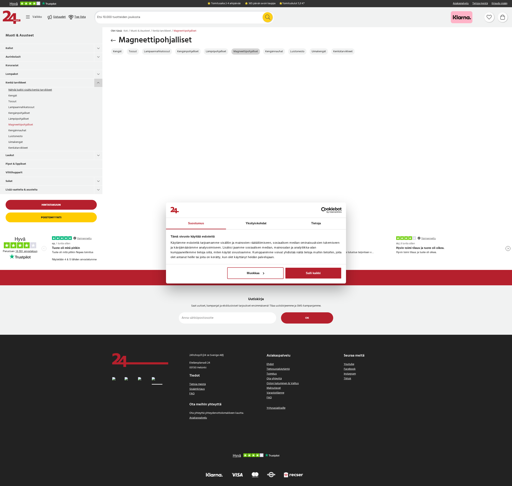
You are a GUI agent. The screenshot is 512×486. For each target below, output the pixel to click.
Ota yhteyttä (274, 378)
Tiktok (347, 378)
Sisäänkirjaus (197, 389)
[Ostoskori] (503, 17)
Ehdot (270, 364)
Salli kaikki (313, 273)
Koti (126, 31)
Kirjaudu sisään (499, 4)
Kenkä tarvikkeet (16, 82)
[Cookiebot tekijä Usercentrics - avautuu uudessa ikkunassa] (324, 210)
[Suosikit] (489, 17)
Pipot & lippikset (16, 164)
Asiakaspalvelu (461, 4)
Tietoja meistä (480, 4)
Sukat (9, 181)
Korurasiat (12, 65)
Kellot (9, 48)
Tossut (12, 101)
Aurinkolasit (13, 57)
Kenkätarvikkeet (18, 148)
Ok (307, 318)
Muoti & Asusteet (20, 35)
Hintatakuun (51, 205)
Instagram (350, 374)
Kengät (12, 95)
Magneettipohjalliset (20, 124)
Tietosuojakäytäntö (278, 369)
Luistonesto (15, 136)
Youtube (349, 364)
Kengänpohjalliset (19, 113)
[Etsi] (268, 17)
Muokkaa (253, 273)
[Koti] (11, 17)
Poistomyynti (51, 217)
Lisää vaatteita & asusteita (21, 189)
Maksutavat (274, 388)
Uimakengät (15, 142)
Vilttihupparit (14, 172)
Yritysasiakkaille (276, 408)
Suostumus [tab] (196, 223)
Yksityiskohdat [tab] (256, 223)
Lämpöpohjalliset (18, 119)
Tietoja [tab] (316, 223)
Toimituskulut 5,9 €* (293, 4)
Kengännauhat (17, 130)
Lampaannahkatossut (21, 107)
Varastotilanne (275, 393)
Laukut (10, 155)
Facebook (350, 369)
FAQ (192, 393)
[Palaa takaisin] (113, 40)
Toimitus (272, 374)
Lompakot (12, 74)
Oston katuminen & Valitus (283, 383)
